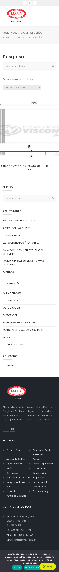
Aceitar (17, 567)
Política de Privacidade (36, 567)
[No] (55, 561)
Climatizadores (40, 468)
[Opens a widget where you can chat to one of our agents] (47, 566)
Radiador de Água (41, 491)
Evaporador (38, 477)
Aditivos (37, 459)
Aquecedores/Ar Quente (14, 465)
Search (53, 66)
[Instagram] (30, 3)
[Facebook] (25, 3)
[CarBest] (16, 15)
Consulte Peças (13, 450)
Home (6, 38)
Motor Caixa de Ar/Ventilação (40, 484)
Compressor (12, 472)
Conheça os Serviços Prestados (43, 452)
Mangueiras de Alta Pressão (15, 484)
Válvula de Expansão (16, 495)
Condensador (39, 472)
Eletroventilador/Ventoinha (19, 477)
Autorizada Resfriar (15, 459)
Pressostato (12, 491)
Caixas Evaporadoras (43, 463)
